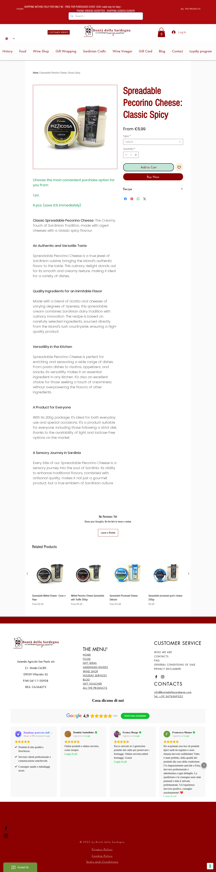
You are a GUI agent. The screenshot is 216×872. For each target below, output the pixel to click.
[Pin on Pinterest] (132, 199)
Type (127, 136)
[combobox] (153, 142)
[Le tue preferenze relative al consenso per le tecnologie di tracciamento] (210, 866)
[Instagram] (6, 835)
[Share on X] (145, 199)
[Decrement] (126, 155)
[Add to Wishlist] (179, 167)
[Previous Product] (27, 573)
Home (35, 72)
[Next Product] (189, 573)
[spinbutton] (131, 155)
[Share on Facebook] (125, 199)
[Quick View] (50, 573)
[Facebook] (6, 828)
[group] (108, 581)
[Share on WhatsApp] (138, 199)
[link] (161, 32)
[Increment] (136, 155)
